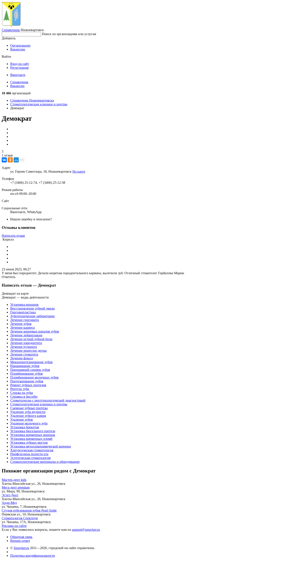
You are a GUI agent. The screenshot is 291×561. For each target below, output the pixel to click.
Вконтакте (17, 75)
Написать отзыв (13, 235)
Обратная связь (21, 537)
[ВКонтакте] (4, 159)
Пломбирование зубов (26, 373)
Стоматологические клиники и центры (38, 104)
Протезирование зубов (26, 381)
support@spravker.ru (86, 529)
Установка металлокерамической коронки (40, 446)
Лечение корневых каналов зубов (34, 331)
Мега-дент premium (16, 487)
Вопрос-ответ (20, 540)
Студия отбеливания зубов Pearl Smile (29, 510)
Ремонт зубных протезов (28, 385)
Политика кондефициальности (32, 555)
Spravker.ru (21, 548)
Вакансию (17, 49)
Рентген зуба (19, 389)
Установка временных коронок (32, 435)
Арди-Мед (9, 503)
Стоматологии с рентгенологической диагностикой (47, 400)
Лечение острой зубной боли (31, 339)
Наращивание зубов (24, 366)
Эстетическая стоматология (30, 458)
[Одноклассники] (10, 159)
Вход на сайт (19, 64)
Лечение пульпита (23, 347)
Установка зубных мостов (29, 442)
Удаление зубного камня (28, 416)
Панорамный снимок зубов (30, 370)
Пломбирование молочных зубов (34, 377)
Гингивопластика (23, 312)
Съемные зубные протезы (29, 408)
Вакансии (17, 86)
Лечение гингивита (24, 320)
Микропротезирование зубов (31, 362)
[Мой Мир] (16, 159)
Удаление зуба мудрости (27, 412)
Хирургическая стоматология (31, 450)
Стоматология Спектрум (20, 518)
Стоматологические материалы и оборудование (45, 461)
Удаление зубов (21, 419)
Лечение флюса (21, 358)
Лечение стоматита (24, 354)
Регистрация (19, 67)
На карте (78, 171)
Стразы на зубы (21, 393)
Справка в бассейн (23, 396)
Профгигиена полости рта (29, 454)
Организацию (20, 45)
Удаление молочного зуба (29, 423)
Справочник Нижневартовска (32, 100)
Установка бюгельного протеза (32, 431)
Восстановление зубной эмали (32, 308)
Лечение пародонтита (26, 343)
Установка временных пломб (31, 438)
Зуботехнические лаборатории (32, 316)
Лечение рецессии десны (28, 350)
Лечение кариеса (22, 327)
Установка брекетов (24, 427)
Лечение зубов (21, 324)
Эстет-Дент (10, 495)
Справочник (11, 30)
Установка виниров (24, 304)
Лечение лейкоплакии (26, 335)
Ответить (8, 277)
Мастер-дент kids (14, 480)
